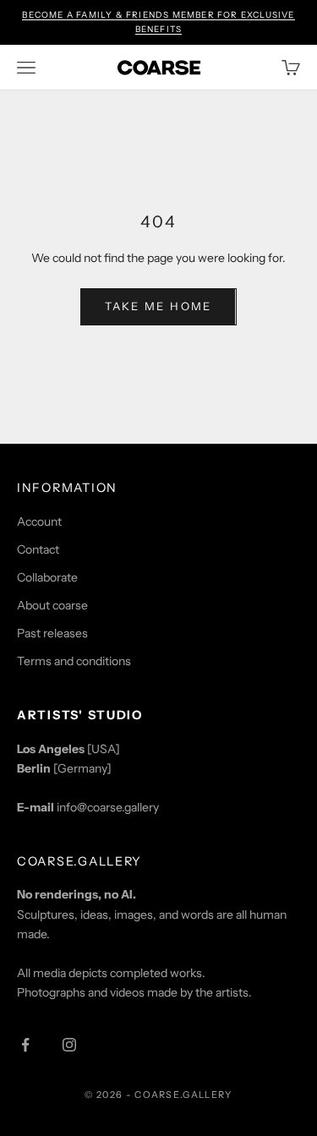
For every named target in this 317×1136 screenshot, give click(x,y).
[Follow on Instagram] (69, 1044)
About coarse (52, 605)
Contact (38, 549)
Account (39, 521)
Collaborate (47, 577)
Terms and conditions (74, 661)
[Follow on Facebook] (25, 1044)
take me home (158, 306)
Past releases (52, 633)
